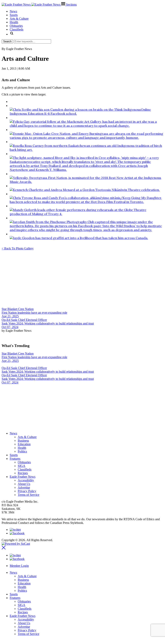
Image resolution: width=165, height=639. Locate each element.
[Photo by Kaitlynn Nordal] (86, 126)
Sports (14, 455)
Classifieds (24, 469)
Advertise (24, 487)
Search (7, 41)
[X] (15, 529)
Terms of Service (28, 494)
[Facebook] (17, 533)
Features (15, 458)
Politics (22, 451)
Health (22, 447)
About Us (24, 484)
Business (23, 440)
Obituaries (24, 462)
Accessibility (26, 480)
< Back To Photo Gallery (18, 248)
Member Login (19, 565)
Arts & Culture (27, 437)
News (13, 433)
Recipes (23, 473)
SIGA (21, 466)
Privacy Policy (27, 491)
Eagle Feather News (22, 476)
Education (24, 444)
